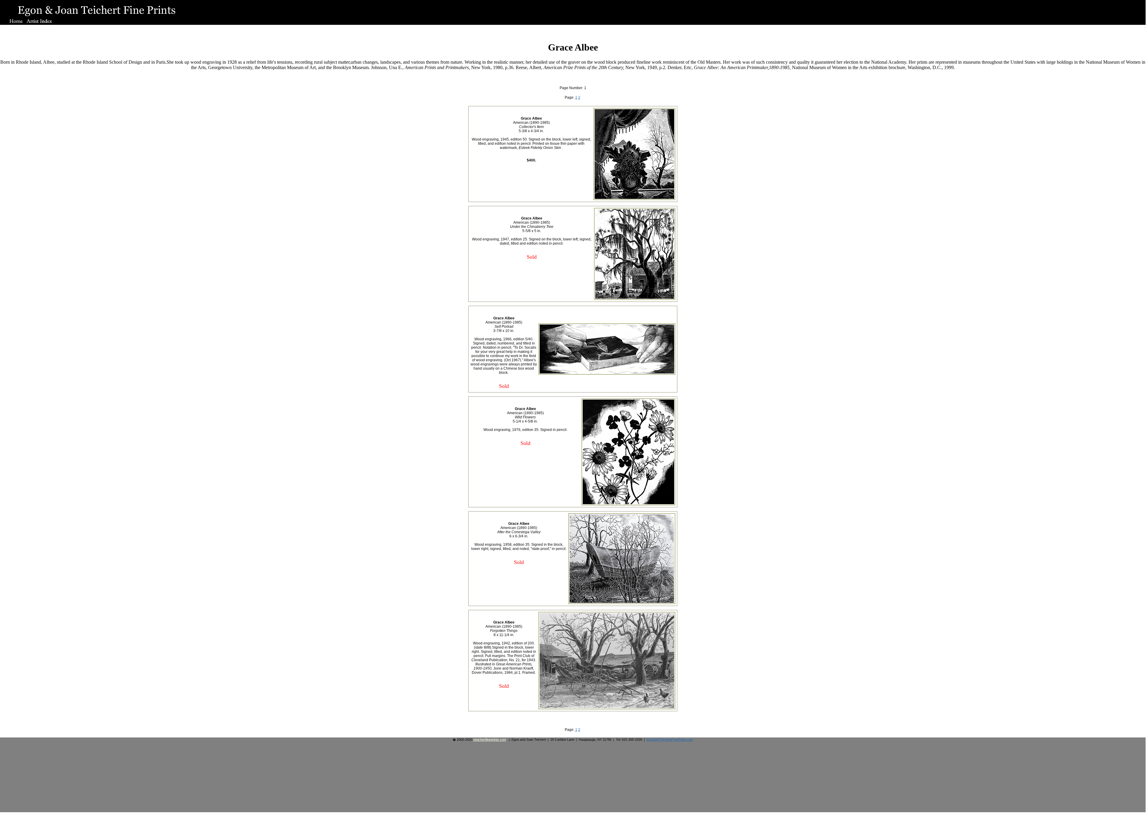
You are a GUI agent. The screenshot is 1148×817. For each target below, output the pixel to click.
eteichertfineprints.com (489, 739)
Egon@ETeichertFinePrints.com (670, 739)
